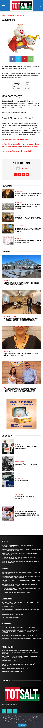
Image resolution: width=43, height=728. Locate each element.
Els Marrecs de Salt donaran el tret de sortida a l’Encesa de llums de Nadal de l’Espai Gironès (21, 657)
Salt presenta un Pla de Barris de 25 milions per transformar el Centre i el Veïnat (27, 206)
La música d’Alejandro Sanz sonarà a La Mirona (16, 592)
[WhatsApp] (31, 59)
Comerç (18, 444)
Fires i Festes (19, 461)
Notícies (11, 15)
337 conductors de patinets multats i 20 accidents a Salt (20, 635)
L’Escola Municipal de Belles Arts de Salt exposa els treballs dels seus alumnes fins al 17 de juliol (21, 577)
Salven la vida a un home (22, 481)
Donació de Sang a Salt (9, 660)
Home (4, 15)
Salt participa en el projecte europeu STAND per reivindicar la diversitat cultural (28, 229)
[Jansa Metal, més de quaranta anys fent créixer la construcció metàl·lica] (21, 266)
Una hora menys (18, 87)
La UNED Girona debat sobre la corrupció (24, 497)
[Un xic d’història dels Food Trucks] (8, 463)
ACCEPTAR (22, 725)
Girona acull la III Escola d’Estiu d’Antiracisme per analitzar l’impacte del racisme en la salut (21, 589)
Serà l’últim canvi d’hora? (21, 89)
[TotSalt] (18, 168)
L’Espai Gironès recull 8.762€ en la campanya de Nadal (26, 447)
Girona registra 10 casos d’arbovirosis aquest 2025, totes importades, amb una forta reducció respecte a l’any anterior (20, 664)
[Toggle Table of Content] (26, 84)
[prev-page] (3, 524)
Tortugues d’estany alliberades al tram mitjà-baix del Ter (20, 609)
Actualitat (20, 15)
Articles (7, 281)
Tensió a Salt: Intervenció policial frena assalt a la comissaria (21, 638)
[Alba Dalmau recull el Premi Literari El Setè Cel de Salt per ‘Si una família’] (8, 217)
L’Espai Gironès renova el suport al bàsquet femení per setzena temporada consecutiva (20, 390)
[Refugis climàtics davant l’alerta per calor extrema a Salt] (8, 240)
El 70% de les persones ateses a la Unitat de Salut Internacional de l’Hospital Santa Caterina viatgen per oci (27, 514)
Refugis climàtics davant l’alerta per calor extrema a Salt (28, 241)
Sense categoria (10, 316)
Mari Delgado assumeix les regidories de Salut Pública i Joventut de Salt (28, 194)
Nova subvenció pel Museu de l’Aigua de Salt (17, 151)
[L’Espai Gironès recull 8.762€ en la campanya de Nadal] (8, 446)
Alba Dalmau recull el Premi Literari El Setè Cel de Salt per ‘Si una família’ (28, 218)
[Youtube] (27, 174)
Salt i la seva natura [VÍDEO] (10, 617)
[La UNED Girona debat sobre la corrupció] (8, 496)
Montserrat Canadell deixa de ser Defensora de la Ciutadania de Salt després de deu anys (21, 319)
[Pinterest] (25, 59)
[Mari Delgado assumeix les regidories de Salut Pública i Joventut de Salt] (8, 193)
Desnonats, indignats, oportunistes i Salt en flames (18, 627)
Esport (6, 387)
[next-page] (6, 524)
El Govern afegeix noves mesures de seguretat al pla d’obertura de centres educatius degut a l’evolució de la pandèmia (20, 652)
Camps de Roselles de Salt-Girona (12, 614)
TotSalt (24, 168)
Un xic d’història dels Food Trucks (26, 464)
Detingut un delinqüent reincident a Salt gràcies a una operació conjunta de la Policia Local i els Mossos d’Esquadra (19, 631)
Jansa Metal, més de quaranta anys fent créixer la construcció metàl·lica (21, 284)
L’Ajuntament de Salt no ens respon (13, 671)
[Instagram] (19, 174)
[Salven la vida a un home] (8, 479)
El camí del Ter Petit (8, 606)
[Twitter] (19, 59)
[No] (41, 721)
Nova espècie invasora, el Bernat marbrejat (15, 612)
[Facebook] (13, 59)
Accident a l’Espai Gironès (10, 641)
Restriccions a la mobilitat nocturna (15, 139)
